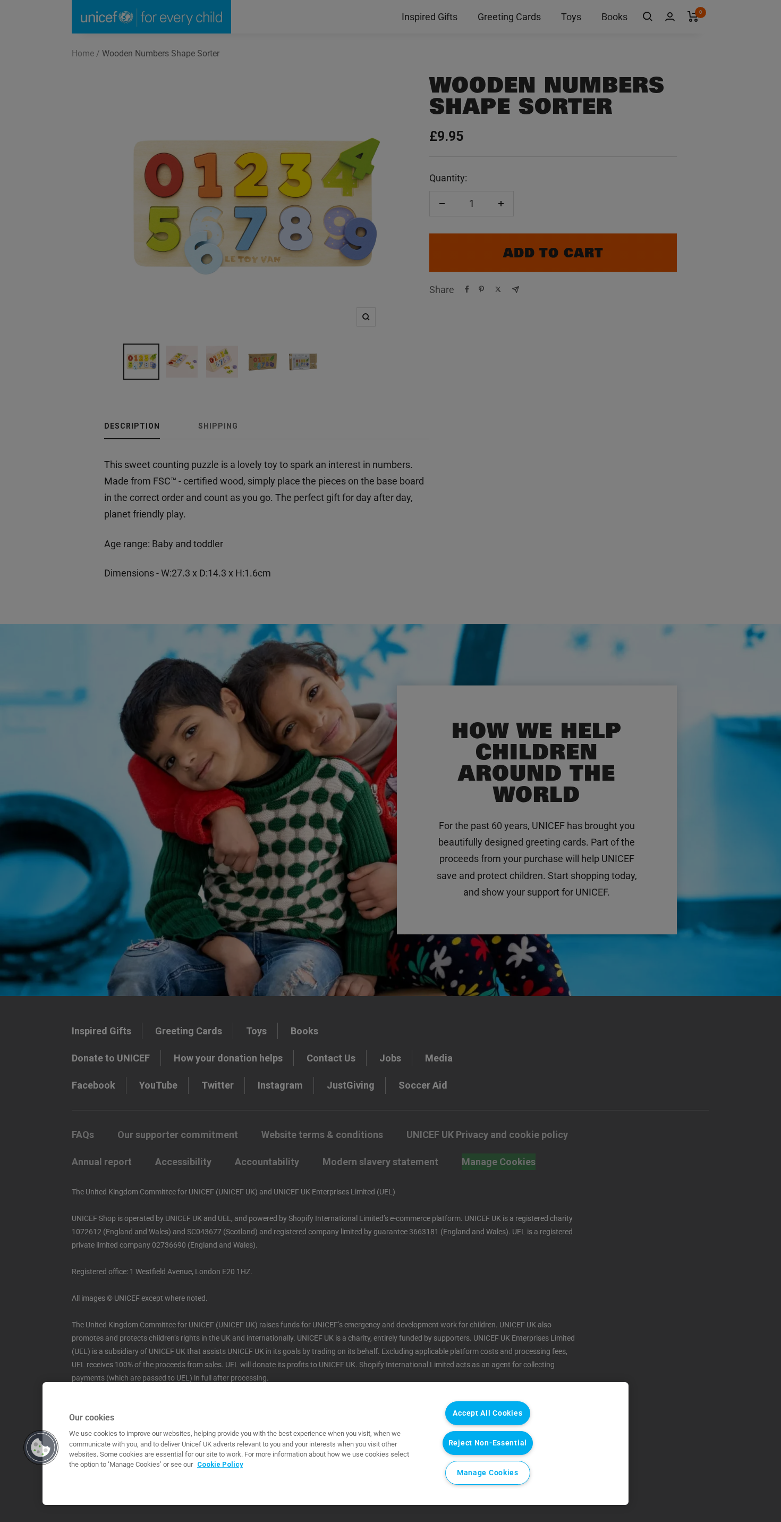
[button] (41, 1448)
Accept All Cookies (487, 1413)
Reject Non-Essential (487, 1443)
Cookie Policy (220, 1464)
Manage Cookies (488, 1472)
